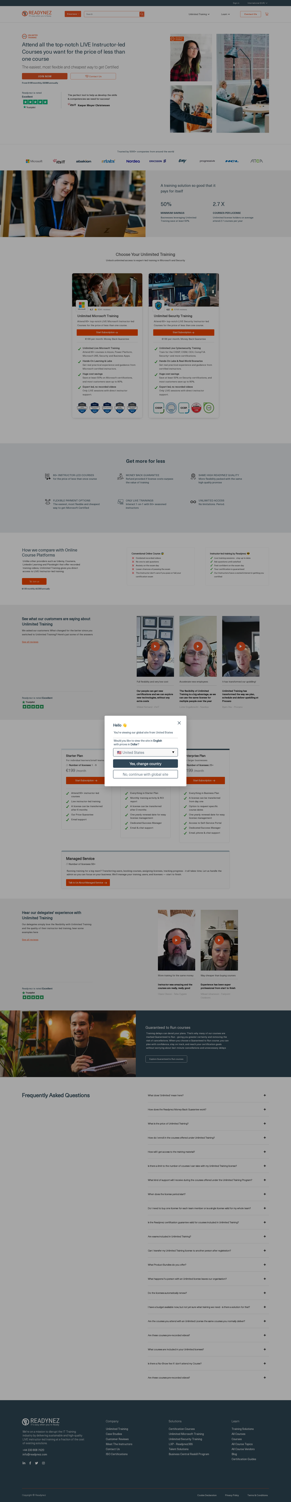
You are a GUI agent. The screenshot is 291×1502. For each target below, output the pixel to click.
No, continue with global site (145, 774)
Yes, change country (145, 763)
